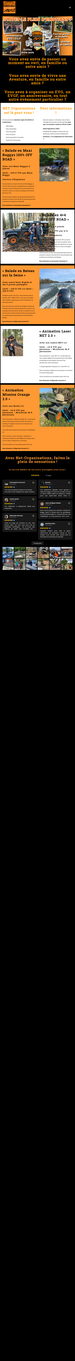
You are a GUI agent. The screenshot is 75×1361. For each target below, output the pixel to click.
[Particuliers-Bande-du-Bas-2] (31, 552)
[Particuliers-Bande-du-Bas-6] (8, 564)
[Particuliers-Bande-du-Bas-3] (43, 552)
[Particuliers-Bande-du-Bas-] (8, 552)
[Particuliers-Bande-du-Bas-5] (66, 552)
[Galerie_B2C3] (55, 564)
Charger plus (37, 543)
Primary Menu (70, 7)
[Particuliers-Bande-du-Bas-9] (43, 564)
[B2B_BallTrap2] (66, 564)
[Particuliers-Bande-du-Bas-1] (19, 552)
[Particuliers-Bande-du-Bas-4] (55, 552)
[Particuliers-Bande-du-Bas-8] (31, 564)
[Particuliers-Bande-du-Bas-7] (19, 564)
